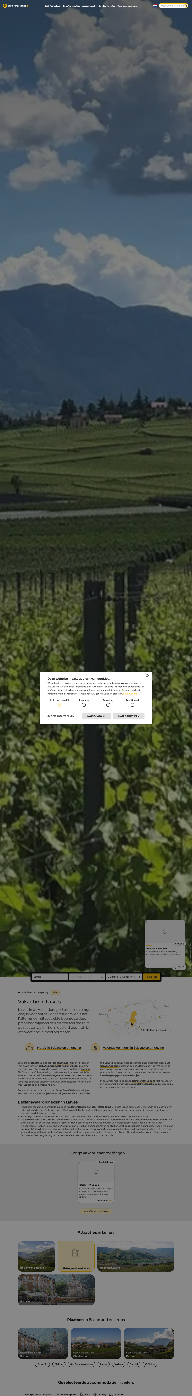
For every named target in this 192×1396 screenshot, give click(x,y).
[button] (61, 716)
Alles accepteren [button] (128, 716)
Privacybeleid (130, 693)
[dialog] (96, 698)
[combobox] (147, 675)
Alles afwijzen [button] (96, 716)
